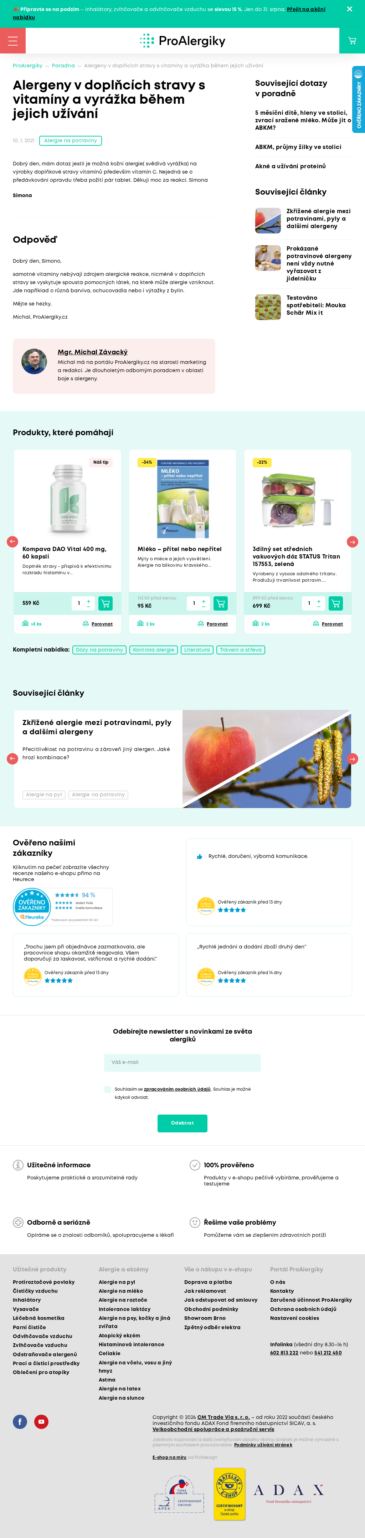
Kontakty (282, 1291)
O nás (278, 1282)
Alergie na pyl (117, 1282)
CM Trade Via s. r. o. (223, 1417)
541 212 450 (328, 1353)
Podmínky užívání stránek (263, 1445)
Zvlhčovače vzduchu (40, 1345)
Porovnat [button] (102, 624)
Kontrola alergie (153, 650)
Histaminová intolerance (132, 1345)
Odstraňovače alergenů (45, 1355)
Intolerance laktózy (124, 1309)
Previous (12, 541)
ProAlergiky (28, 66)
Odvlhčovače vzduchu (42, 1336)
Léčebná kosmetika (39, 1318)
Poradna (63, 66)
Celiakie (110, 1354)
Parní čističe (29, 1328)
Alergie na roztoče (123, 1300)
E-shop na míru (170, 1458)
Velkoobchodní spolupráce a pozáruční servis (213, 1430)
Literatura (197, 650)
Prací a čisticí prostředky (46, 1364)
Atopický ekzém (119, 1336)
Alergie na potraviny (70, 141)
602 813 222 (284, 1353)
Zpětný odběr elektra (212, 1328)
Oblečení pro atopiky (41, 1372)
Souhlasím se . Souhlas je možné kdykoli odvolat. (183, 1093)
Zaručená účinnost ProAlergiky (311, 1300)
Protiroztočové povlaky (43, 1282)
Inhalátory (27, 1300)
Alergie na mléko (121, 1291)
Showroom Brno (205, 1318)
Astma (107, 1380)
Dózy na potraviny (99, 650)
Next (352, 541)
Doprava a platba (208, 1282)
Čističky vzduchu (35, 1291)
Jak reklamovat (205, 1291)
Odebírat (182, 1123)
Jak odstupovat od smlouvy (221, 1300)
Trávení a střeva (241, 650)
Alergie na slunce (122, 1398)
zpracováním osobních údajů (177, 1089)
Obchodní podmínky (211, 1309)
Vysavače (26, 1309)
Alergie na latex (120, 1389)
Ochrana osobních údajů (303, 1309)
